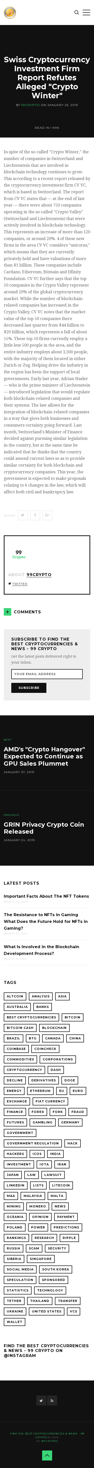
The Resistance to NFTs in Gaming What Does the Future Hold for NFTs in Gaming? (46, 921)
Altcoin (15, 996)
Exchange (17, 1101)
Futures (15, 1122)
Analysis (41, 996)
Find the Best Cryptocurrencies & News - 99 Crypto (47, 1435)
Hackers (15, 1154)
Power (38, 1227)
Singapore (41, 1259)
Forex (38, 1112)
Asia (62, 996)
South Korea (55, 1269)
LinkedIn (16, 1185)
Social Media (20, 1269)
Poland (15, 1227)
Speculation (20, 1280)
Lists (38, 1185)
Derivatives (43, 1080)
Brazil (13, 1038)
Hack (72, 1143)
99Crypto (30, 105)
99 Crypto (49, 1441)
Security (57, 1248)
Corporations (58, 1059)
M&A (11, 1196)
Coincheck (45, 1049)
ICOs (37, 1154)
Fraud (77, 1112)
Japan (13, 1175)
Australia (17, 1007)
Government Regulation (33, 1143)
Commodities (20, 1059)
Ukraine (15, 1311)
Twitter (20, 584)
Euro (78, 1091)
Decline (15, 1080)
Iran (61, 1164)
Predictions (66, 1227)
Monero (37, 1206)
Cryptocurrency (24, 1070)
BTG (33, 1038)
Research (44, 1238)
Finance (15, 1112)
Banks (42, 1007)
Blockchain (54, 1028)
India (55, 1154)
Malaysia (33, 1196)
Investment (19, 1164)
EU (61, 1091)
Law (31, 1175)
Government (20, 1133)
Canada (53, 1038)
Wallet (14, 1322)
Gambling (43, 1122)
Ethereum (40, 1091)
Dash (56, 1070)
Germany (70, 1122)
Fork (58, 1112)
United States (46, 1311)
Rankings (16, 1238)
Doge (69, 1080)
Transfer (67, 1301)
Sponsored (53, 1280)
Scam (34, 1248)
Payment (66, 1217)
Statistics (18, 1290)
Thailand (39, 1301)
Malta (57, 1196)
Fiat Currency (50, 1101)
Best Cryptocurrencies (31, 1017)
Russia (13, 1248)
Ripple (69, 1238)
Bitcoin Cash (20, 1028)
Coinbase (16, 1049)
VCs (73, 1311)
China (75, 1038)
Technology (50, 1290)
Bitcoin (72, 1017)
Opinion (40, 1217)
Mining (14, 1206)
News (60, 1206)
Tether (14, 1301)
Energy (14, 1091)
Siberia (14, 1259)
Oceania (15, 1217)
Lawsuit (53, 1175)
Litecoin (61, 1185)
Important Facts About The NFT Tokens (46, 896)
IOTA (44, 1164)
